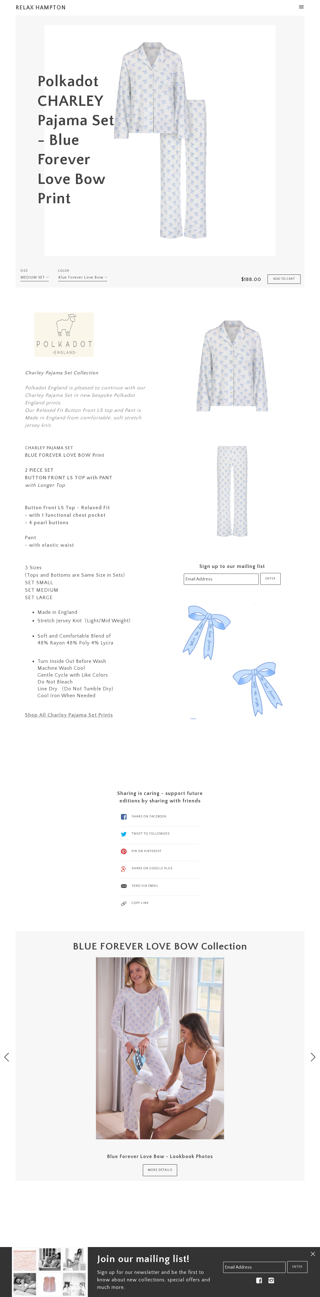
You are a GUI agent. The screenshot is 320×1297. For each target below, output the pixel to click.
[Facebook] (259, 1280)
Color (63, 271)
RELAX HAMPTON (41, 8)
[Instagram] (271, 1280)
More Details (160, 1170)
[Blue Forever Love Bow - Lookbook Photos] (160, 1048)
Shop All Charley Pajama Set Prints (69, 715)
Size (24, 271)
